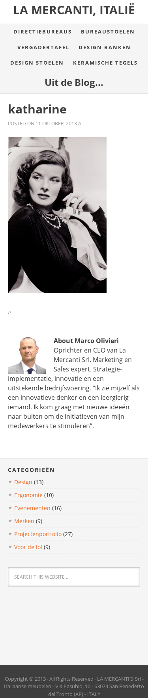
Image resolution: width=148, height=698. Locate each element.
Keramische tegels (105, 62)
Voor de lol (28, 547)
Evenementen (32, 508)
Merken (24, 521)
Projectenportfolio (38, 534)
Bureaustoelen (108, 31)
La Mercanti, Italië (74, 10)
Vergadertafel (43, 47)
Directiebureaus (42, 31)
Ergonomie (28, 495)
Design (23, 482)
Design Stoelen (37, 62)
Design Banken (105, 47)
